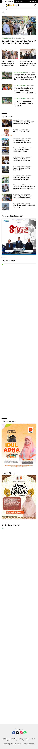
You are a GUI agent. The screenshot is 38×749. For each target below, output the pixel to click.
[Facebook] (13, 733)
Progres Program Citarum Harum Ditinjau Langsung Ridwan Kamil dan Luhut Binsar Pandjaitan (28, 63)
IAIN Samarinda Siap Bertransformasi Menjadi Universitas (21, 160)
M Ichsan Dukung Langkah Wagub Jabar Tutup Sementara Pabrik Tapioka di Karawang (25, 91)
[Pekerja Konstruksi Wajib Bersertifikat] (5, 169)
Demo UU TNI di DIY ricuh (21, 131)
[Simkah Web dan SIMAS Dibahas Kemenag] (5, 206)
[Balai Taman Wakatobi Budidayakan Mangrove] (5, 179)
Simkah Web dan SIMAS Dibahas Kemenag (24, 206)
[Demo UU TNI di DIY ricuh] (7, 132)
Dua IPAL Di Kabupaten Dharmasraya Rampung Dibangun (23, 103)
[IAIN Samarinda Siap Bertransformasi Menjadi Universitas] (5, 160)
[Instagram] (21, 733)
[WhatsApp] (25, 733)
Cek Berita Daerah (7, 38)
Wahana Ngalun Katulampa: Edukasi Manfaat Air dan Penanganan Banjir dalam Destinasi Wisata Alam (22, 197)
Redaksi (32, 739)
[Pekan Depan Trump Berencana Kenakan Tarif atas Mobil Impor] (5, 188)
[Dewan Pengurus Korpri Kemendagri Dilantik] (5, 151)
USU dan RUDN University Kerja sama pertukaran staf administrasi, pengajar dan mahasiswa (23, 123)
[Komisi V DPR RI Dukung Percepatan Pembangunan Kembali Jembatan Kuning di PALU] (5, 142)
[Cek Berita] (12, 5)
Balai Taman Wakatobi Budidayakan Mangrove (21, 178)
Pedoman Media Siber (23, 741)
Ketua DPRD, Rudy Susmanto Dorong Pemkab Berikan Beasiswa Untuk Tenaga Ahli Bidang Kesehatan (10, 63)
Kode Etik (13, 739)
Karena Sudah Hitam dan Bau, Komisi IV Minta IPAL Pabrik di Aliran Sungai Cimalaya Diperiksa (19, 43)
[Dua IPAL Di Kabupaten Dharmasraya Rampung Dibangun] (7, 102)
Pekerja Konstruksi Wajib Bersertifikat (21, 169)
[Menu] (3, 5)
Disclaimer (10, 741)
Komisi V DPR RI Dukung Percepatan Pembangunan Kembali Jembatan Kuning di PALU (24, 141)
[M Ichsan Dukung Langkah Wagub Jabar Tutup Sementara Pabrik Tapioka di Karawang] (7, 89)
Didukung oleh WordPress (12, 744)
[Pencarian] (35, 5)
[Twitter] (17, 733)
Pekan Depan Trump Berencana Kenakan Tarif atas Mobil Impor (24, 187)
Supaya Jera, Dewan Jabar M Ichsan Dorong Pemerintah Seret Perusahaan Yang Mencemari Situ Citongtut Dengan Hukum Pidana (25, 79)
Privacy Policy (22, 739)
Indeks (5, 739)
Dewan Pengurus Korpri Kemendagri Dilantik (21, 150)
